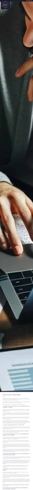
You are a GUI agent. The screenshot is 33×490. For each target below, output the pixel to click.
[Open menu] (31, 0)
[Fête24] (5, 5)
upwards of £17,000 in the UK (23, 399)
